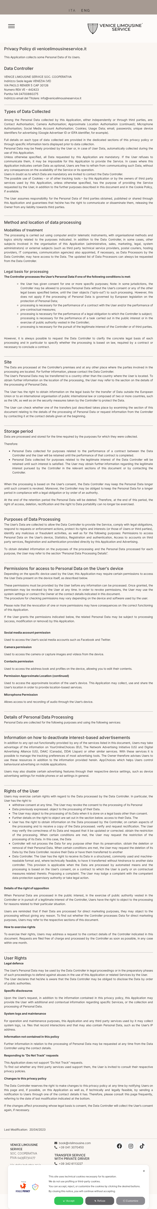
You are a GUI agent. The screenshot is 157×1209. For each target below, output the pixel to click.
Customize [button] (132, 1200)
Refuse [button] (101, 1200)
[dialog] (78, 1187)
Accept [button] (70, 1200)
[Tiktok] (142, 1146)
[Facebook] (119, 1146)
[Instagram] (131, 1146)
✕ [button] (144, 1171)
